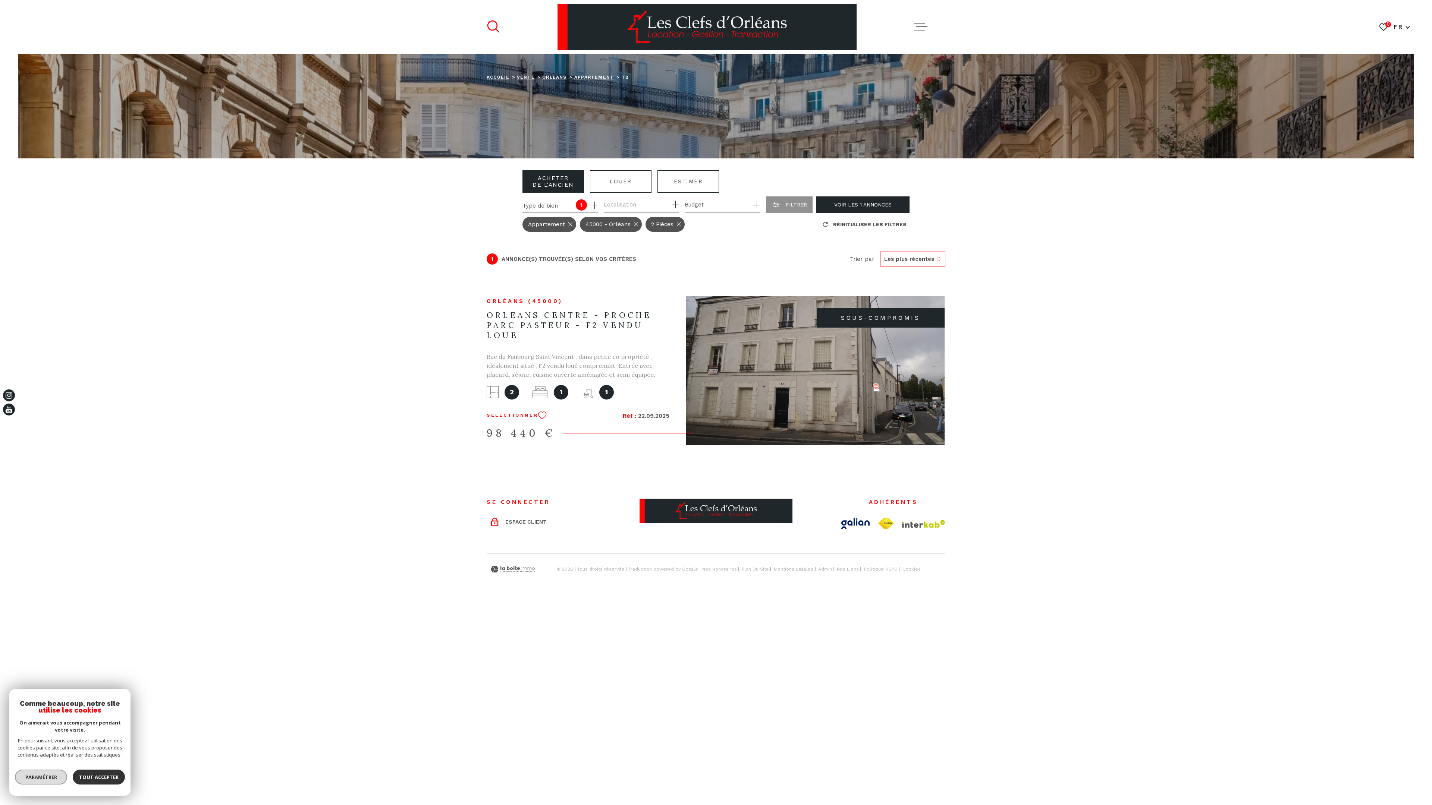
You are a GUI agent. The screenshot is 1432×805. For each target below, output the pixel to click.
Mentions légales (793, 569)
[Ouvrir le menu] (920, 27)
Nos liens (848, 569)
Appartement (594, 77)
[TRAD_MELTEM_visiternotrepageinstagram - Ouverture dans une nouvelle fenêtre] (9, 395)
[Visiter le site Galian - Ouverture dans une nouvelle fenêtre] (855, 523)
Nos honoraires (719, 569)
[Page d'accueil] (707, 27)
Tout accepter (99, 777)
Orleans (554, 77)
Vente (526, 77)
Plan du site (755, 569)
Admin (825, 569)
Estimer (688, 181)
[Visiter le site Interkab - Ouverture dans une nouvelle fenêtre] (923, 524)
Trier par (862, 259)
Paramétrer (41, 777)
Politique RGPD (881, 569)
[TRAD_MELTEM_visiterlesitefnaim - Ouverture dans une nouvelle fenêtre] (886, 523)
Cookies (911, 569)
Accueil (498, 77)
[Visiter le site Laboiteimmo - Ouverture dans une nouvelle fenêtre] (513, 569)
